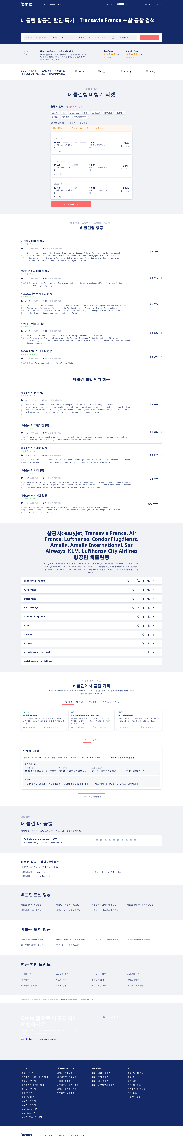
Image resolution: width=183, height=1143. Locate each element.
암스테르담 (75, 112)
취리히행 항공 (62, 974)
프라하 (55, 112)
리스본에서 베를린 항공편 (32, 945)
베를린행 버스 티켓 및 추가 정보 (106, 872)
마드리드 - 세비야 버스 (67, 1093)
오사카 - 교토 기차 (29, 1101)
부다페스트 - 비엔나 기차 (32, 1085)
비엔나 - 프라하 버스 (66, 1073)
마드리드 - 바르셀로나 (137, 1089)
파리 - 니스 (132, 1077)
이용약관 (61, 1135)
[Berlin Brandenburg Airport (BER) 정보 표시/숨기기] (157, 840)
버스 (45, 4)
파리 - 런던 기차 (28, 1073)
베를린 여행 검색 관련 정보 (34, 872)
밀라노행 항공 (98, 979)
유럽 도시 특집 (134, 1097)
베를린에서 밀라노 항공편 (67, 904)
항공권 (52, 4)
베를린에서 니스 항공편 (31, 904)
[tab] (68, 702)
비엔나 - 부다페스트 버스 (68, 1089)
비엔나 (55, 117)
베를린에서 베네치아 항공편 (68, 910)
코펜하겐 (66, 117)
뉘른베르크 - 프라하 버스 (68, 1077)
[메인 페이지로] (29, 4)
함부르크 (108, 112)
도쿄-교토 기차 (28, 1093)
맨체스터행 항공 (134, 979)
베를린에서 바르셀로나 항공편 (105, 910)
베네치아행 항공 (99, 985)
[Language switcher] (122, 4)
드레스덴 (96, 112)
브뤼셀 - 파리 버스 (65, 1081)
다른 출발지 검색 (75, 106)
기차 (38, 4)
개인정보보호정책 (77, 1135)
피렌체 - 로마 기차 (29, 1089)
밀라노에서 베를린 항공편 (138, 939)
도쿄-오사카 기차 (29, 1097)
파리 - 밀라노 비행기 (101, 1073)
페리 (59, 4)
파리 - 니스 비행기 (100, 1081)
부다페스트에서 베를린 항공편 (105, 939)
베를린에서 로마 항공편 (31, 910)
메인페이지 (26, 999)
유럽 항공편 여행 (50, 999)
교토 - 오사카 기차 (29, 1108)
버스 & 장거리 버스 (65, 1068)
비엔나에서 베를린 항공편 (32, 939)
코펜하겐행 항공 (99, 974)
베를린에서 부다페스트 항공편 (140, 904)
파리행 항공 (26, 974)
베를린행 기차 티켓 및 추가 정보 (36, 876)
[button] (86, 37)
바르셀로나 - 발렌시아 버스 (69, 1085)
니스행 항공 (61, 979)
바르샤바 (120, 112)
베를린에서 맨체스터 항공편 (104, 904)
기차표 (24, 1068)
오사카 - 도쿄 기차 (29, 1105)
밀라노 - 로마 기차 (29, 1081)
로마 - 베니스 (133, 1081)
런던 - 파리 (132, 1093)
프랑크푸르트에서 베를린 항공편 (70, 939)
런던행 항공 (26, 979)
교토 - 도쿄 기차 (28, 1112)
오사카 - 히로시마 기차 (31, 1116)
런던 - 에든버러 (134, 1085)
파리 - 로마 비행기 (100, 1077)
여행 (129, 1068)
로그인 (159, 5)
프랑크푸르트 (80, 117)
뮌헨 (86, 112)
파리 (64, 112)
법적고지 (49, 1135)
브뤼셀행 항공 (133, 974)
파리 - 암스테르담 (135, 1073)
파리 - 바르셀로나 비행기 (103, 1085)
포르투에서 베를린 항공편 (67, 945)
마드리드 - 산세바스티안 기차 (34, 1077)
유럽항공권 (97, 1068)
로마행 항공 (61, 985)
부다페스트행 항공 (29, 985)
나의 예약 (136, 4)
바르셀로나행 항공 (135, 985)
